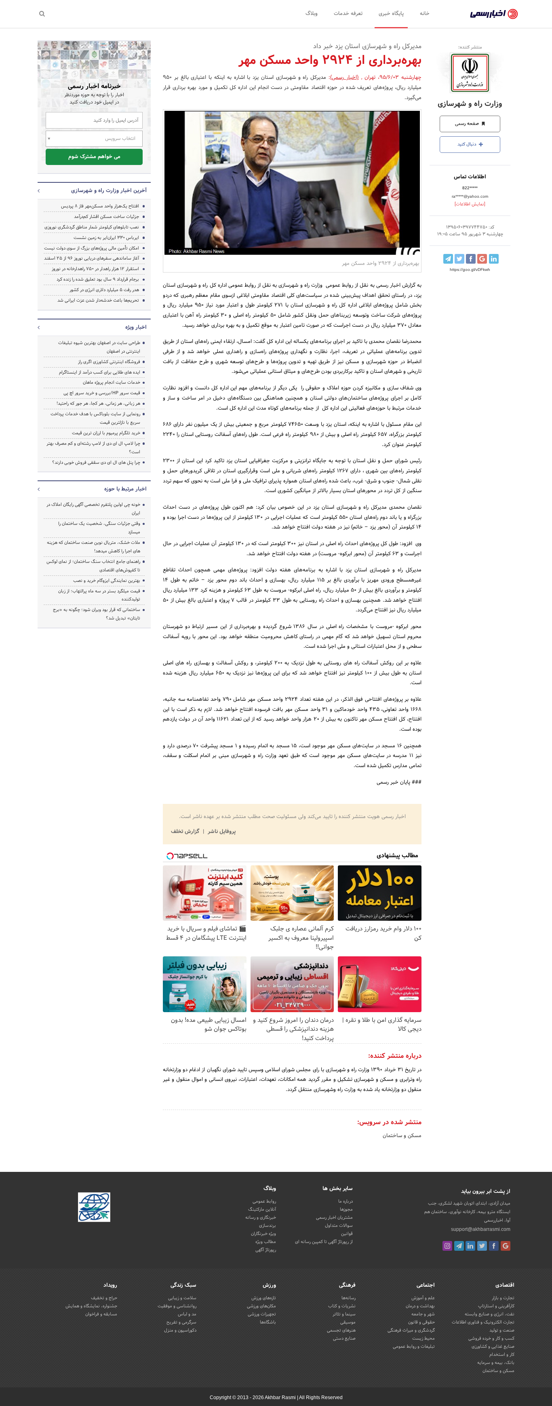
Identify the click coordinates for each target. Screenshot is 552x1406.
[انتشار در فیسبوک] (471, 259)
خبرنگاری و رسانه (260, 1217)
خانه (425, 13)
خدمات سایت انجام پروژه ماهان (111, 382)
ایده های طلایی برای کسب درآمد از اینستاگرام (99, 372)
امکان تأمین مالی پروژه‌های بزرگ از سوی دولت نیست (91, 248)
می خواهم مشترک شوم (94, 156)
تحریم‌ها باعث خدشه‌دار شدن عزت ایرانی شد (98, 300)
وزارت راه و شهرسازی (470, 104)
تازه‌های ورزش (263, 1298)
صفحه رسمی (467, 123)
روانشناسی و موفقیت (177, 1306)
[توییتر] (482, 1246)
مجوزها (346, 1209)
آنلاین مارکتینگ (262, 1209)
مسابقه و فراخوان (101, 1314)
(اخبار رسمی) (344, 77)
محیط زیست (423, 1338)
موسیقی (348, 1322)
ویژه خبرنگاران (263, 1233)
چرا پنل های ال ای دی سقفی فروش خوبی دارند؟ (96, 462)
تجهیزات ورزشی (262, 1314)
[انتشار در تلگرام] (448, 259)
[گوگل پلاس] (505, 1246)
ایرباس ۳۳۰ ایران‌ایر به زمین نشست (106, 237)
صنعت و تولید (501, 1330)
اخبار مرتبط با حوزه (125, 489)
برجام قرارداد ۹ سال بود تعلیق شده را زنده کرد (98, 279)
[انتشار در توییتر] (459, 259)
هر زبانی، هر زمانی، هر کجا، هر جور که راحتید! (98, 403)
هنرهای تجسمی (341, 1330)
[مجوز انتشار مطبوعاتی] (94, 1208)
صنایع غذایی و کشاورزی (493, 1346)
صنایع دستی (344, 1338)
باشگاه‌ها (268, 1322)
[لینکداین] (470, 1246)
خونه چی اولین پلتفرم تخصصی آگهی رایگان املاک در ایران (93, 509)
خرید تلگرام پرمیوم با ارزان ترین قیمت (106, 433)
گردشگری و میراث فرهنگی (411, 1330)
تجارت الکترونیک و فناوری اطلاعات (483, 1322)
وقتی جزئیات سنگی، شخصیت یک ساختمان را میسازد (99, 528)
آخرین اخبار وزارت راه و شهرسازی (109, 190)
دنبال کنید (467, 144)
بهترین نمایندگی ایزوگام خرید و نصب (106, 580)
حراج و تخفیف (104, 1298)
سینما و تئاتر (344, 1314)
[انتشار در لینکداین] (494, 259)
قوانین (347, 1233)
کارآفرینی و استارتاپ (496, 1306)
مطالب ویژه (265, 1241)
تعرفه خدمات (348, 13)
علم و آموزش (423, 1298)
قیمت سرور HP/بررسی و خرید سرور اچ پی (101, 393)
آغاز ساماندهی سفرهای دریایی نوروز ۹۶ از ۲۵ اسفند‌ (91, 258)
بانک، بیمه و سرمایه (495, 1362)
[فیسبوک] (494, 1246)
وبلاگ (311, 13)
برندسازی (267, 1225)
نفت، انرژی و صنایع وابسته (489, 1314)
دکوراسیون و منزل (180, 1330)
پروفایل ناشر (221, 831)
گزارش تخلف (186, 831)
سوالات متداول (339, 1225)
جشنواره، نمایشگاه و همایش (91, 1306)
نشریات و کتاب (342, 1306)
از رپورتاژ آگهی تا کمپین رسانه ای (324, 1241)
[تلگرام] (459, 1246)
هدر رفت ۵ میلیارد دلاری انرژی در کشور (104, 290)
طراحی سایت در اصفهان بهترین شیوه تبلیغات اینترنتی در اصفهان (99, 347)
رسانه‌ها (348, 1298)
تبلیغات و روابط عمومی (414, 1346)
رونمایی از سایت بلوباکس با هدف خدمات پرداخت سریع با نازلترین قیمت (95, 418)
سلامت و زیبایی (182, 1298)
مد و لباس (187, 1314)
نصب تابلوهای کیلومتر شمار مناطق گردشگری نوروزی (91, 227)
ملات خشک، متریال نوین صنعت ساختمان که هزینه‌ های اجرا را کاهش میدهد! (93, 547)
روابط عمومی (264, 1201)
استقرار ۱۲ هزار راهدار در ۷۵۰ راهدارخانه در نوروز (95, 269)
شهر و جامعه (423, 1314)
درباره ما (345, 1201)
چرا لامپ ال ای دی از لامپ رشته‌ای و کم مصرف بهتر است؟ (93, 448)
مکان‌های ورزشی (261, 1306)
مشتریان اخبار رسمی (334, 1217)
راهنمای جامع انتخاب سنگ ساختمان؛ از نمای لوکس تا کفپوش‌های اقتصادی (93, 566)
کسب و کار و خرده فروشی (491, 1338)
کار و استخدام (501, 1354)
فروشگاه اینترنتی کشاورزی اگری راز (109, 362)
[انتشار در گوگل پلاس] (482, 259)
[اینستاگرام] (447, 1246)
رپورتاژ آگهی (265, 1250)
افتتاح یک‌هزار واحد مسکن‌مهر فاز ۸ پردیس (100, 206)
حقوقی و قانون (421, 1322)
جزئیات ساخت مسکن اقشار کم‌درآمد (106, 216)
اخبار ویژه (136, 327)
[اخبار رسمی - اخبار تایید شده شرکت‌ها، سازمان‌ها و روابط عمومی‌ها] (494, 14)
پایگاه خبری (391, 13)
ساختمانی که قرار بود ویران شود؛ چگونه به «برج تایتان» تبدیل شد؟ (96, 614)
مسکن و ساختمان (402, 1135)
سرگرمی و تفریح (181, 1322)
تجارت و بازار (503, 1298)
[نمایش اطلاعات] (470, 204)
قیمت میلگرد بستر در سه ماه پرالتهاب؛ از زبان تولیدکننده (99, 595)
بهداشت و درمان (420, 1306)
